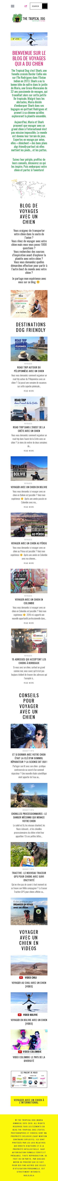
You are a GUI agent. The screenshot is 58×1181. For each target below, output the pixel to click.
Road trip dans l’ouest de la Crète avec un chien (29, 429)
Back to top (28, 1175)
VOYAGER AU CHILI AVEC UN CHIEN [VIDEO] (29, 984)
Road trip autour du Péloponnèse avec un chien (29, 369)
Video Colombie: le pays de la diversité (29, 1059)
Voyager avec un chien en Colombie (29, 601)
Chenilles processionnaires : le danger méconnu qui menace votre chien (29, 817)
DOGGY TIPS (28, 751)
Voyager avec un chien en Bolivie (29, 487)
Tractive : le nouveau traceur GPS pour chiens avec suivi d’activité (29, 876)
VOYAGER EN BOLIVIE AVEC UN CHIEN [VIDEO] (29, 1021)
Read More (29, 391)
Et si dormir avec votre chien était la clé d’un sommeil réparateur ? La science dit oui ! (29, 758)
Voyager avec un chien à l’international (29, 1101)
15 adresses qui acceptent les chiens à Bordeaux (29, 661)
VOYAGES (28, 363)
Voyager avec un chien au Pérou (29, 543)
